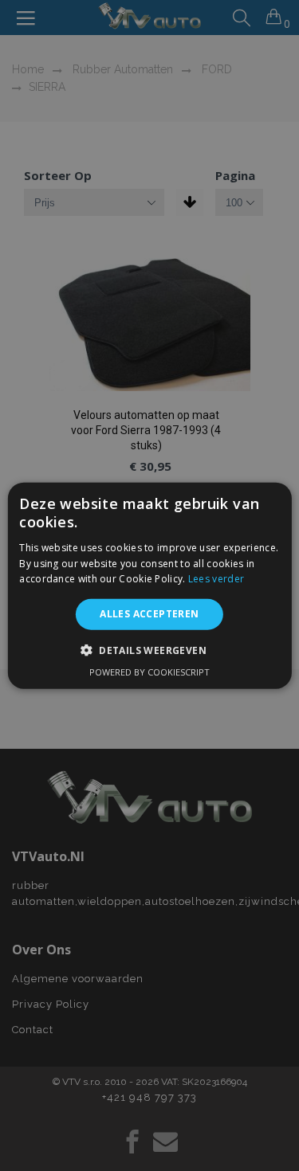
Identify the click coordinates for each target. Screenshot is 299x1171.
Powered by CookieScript (149, 671)
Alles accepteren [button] (149, 614)
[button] (149, 649)
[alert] (149, 585)
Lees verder (216, 579)
